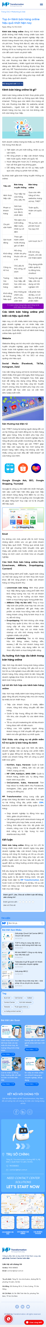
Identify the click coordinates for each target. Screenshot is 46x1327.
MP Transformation (30, 880)
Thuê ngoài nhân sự (21, 1007)
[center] (42, 923)
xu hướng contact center (12, 1011)
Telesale (7, 1007)
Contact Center (9, 1002)
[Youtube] (28, 1307)
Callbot (29, 998)
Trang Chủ (5, 12)
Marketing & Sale (18, 12)
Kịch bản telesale (25, 1002)
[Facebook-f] (17, 1307)
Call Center (19, 998)
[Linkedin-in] (22, 1307)
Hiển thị (20, 84)
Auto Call (7, 998)
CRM (41, 803)
